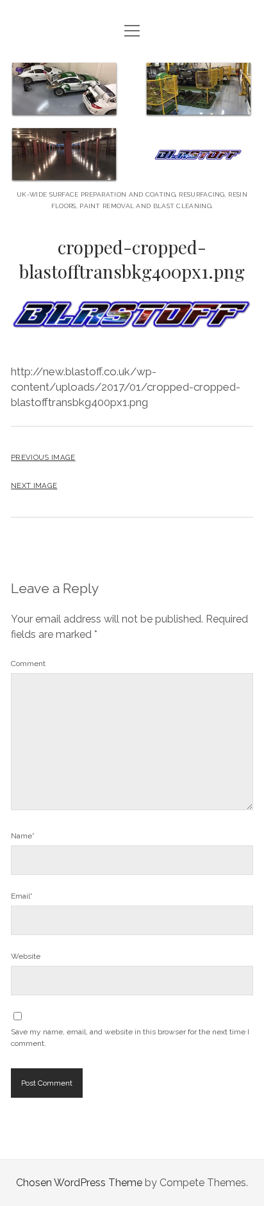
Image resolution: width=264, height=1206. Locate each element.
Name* (23, 835)
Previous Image (43, 457)
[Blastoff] (132, 172)
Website (25, 956)
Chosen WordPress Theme (79, 1183)
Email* (22, 896)
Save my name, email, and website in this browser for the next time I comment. (130, 1037)
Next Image (34, 485)
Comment (28, 663)
